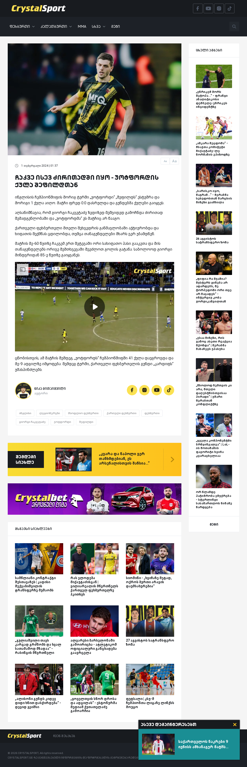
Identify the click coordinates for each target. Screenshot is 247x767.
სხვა (96, 26)
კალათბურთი (54, 26)
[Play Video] (94, 306)
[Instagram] (144, 390)
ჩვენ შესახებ (64, 736)
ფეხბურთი (20, 26)
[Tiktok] (169, 390)
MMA (82, 26)
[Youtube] (156, 390)
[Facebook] (132, 390)
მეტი (115, 26)
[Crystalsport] (39, 8)
